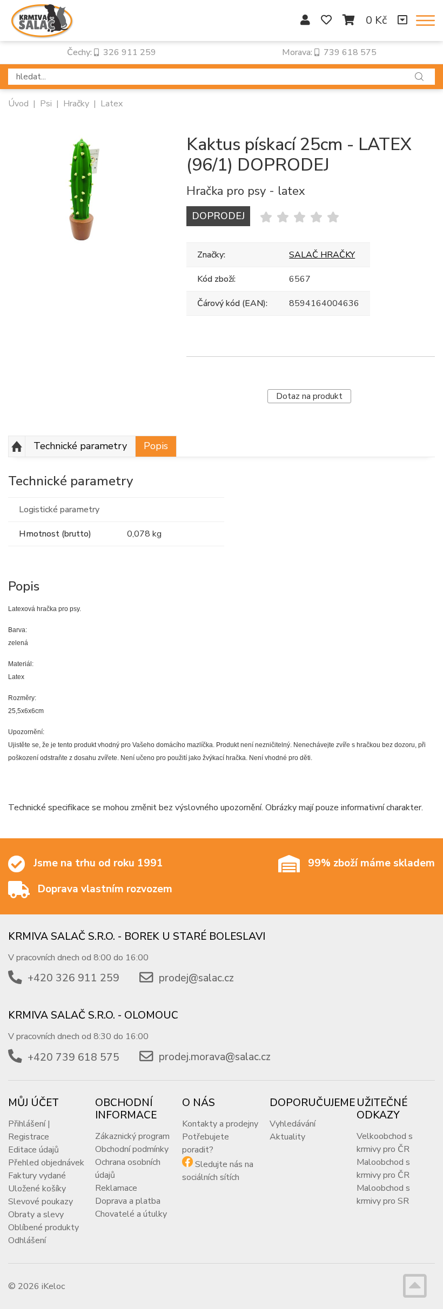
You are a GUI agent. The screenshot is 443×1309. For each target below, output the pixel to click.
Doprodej (218, 215)
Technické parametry (80, 445)
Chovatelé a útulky (131, 1214)
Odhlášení (27, 1240)
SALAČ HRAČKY (322, 255)
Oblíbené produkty (43, 1227)
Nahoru (17, 446)
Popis (156, 445)
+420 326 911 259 (73, 978)
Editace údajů (33, 1150)
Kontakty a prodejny (220, 1124)
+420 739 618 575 (73, 1057)
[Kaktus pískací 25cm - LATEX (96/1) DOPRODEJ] (81, 191)
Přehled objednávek (46, 1163)
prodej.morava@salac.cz (215, 1057)
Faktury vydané (37, 1176)
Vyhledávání (293, 1124)
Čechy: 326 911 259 (111, 52)
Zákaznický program (132, 1136)
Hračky (76, 104)
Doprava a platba (127, 1201)
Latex (111, 104)
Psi (46, 104)
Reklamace (116, 1188)
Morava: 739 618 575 (329, 52)
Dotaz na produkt (309, 396)
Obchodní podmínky (132, 1149)
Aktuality (287, 1137)
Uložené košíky (37, 1189)
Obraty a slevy (36, 1214)
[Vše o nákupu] (402, 20)
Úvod (18, 104)
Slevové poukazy (40, 1202)
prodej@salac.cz (196, 978)
